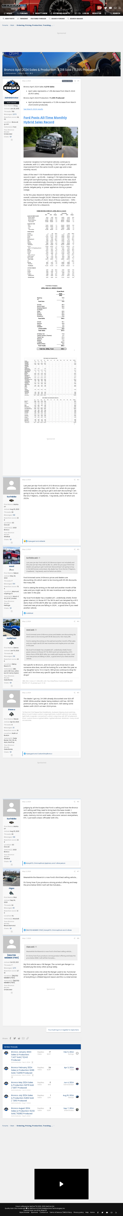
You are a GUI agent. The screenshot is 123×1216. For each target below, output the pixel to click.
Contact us (44, 1212)
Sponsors (34, 1212)
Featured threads (38, 18)
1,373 (14, 968)
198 (14, 515)
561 (14, 584)
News (9, 13)
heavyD (71, 1097)
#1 (78, 81)
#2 (78, 480)
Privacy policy (79, 1212)
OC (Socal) (9, 524)
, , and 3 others (49, 930)
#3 (78, 549)
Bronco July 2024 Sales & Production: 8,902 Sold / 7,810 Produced (22, 1098)
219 (14, 656)
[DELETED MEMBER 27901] (11, 956)
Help (87, 1212)
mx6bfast (11, 638)
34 (12, 905)
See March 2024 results (33, 109)
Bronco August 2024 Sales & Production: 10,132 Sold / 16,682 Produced (23, 1111)
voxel (11, 566)
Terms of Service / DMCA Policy (61, 1212)
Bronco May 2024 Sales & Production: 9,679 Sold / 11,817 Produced (22, 1085)
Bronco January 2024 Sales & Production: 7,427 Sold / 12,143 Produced (21, 1056)
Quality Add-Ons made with (15, 1208)
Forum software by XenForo (35, 1206)
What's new (41, 13)
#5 (78, 693)
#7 (78, 871)
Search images (76, 18)
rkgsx (11, 888)
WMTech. (47, 1208)
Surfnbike (11, 496)
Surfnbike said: (32, 558)
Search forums (58, 18)
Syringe (71, 1054)
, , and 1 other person (45, 863)
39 (12, 512)
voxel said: (30, 630)
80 (14, 908)
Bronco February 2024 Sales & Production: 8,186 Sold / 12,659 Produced (22, 1070)
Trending (24, 18)
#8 (78, 938)
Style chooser (24, 1212)
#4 (78, 621)
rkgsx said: (30, 947)
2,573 (14, 114)
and (36, 541)
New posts (9, 18)
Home (92, 1212)
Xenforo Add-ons (35, 1210)
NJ (13, 916)
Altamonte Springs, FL (11, 592)
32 (13, 728)
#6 (78, 802)
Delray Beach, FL (10, 665)
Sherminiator (69, 1110)
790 (13, 111)
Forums (24, 13)
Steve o (11, 709)
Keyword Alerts (61, 13)
